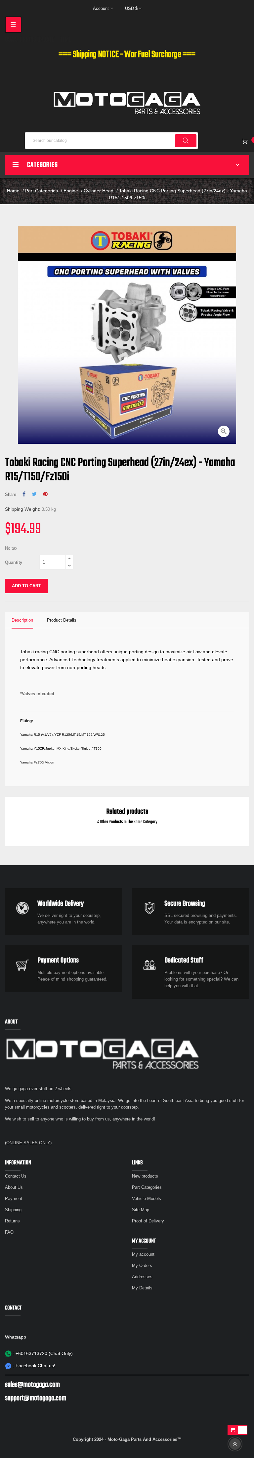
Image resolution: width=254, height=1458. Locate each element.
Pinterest (45, 494)
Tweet (34, 494)
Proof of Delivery (148, 1220)
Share (23, 494)
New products (145, 1176)
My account (143, 1254)
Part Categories (147, 1187)
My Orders (142, 1265)
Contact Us (15, 1176)
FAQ (9, 1232)
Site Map (140, 1209)
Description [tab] (22, 620)
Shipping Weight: (22, 509)
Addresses (142, 1276)
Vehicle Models (146, 1198)
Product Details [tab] (61, 620)
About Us (14, 1187)
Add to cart (26, 585)
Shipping (13, 1209)
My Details (142, 1287)
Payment (13, 1198)
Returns (12, 1220)
